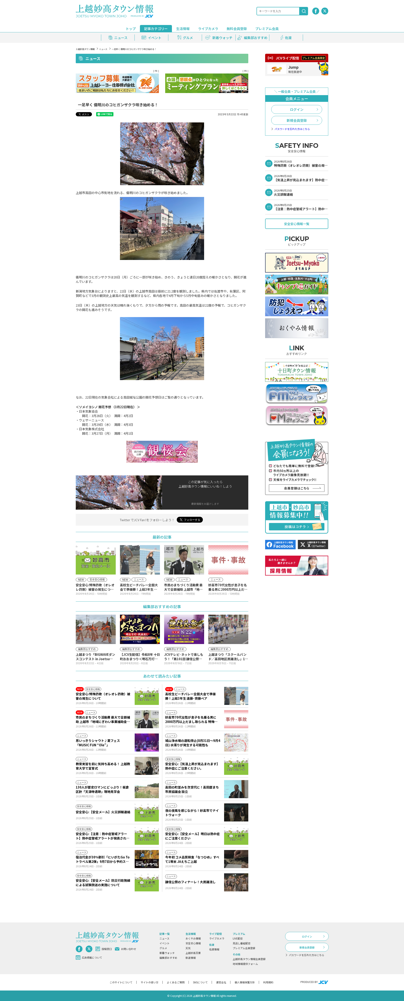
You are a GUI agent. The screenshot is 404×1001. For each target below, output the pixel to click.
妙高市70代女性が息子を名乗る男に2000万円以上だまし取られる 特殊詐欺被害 (191, 719)
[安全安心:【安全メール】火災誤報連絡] (147, 812)
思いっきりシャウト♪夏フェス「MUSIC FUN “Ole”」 (98, 742)
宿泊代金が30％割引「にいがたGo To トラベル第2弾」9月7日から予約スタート (103, 859)
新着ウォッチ (167, 953)
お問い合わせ (128, 949)
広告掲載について (92, 957)
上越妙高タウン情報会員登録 (249, 959)
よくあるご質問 (176, 982)
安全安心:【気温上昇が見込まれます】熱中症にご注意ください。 (192, 766)
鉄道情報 (191, 957)
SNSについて (200, 982)
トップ (131, 28)
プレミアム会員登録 (244, 948)
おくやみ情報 (193, 938)
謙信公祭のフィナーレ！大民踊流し (190, 882)
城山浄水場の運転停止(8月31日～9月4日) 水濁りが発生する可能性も (192, 742)
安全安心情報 (193, 943)
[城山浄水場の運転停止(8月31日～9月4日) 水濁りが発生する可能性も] (236, 742)
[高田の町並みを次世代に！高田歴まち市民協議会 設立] (236, 789)
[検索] (304, 11)
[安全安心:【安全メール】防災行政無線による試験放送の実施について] (147, 882)
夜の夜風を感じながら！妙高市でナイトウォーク (192, 812)
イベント (164, 943)
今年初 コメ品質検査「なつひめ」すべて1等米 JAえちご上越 (192, 859)
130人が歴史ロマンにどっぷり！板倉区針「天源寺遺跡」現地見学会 (102, 789)
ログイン (296, 109)
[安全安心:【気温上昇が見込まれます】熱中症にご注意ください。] (236, 766)
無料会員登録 (237, 28)
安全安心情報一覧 (296, 224)
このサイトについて (121, 982)
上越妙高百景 (193, 953)
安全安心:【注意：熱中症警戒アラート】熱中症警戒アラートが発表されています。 (102, 836)
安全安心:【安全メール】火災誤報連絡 (103, 812)
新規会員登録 (297, 120)
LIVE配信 (238, 938)
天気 (188, 948)
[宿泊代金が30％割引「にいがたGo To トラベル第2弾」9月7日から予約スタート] (147, 859)
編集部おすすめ (168, 957)
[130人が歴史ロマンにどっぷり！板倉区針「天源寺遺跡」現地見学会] (147, 789)
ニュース (103, 49)
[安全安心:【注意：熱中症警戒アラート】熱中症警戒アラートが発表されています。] (147, 836)
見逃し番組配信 (241, 943)
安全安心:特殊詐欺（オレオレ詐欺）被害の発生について (103, 696)
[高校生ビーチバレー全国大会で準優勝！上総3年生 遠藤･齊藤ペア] (236, 696)
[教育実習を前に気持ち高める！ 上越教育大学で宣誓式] (147, 766)
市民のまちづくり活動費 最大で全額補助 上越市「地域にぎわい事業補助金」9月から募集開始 (103, 719)
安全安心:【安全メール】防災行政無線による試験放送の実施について (103, 882)
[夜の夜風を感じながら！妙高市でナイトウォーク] (236, 812)
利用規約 (268, 982)
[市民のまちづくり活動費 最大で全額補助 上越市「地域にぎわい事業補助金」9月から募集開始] (147, 719)
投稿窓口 (107, 949)
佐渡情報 (214, 949)
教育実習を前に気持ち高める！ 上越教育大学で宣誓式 (103, 766)
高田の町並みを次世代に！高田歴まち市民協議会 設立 (192, 789)
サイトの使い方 (149, 982)
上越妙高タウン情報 (85, 49)
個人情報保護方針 (245, 982)
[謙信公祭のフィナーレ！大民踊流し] (236, 882)
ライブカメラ (208, 28)
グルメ (163, 948)
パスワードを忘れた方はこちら (292, 129)
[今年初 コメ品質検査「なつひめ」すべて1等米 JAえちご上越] (236, 859)
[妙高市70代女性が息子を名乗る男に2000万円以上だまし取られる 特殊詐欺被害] (236, 719)
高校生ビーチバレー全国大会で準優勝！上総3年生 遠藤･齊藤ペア (190, 696)
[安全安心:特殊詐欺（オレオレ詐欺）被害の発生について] (147, 696)
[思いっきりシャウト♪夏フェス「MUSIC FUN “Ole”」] (147, 742)
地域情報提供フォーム (245, 964)
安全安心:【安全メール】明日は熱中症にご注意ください (192, 836)
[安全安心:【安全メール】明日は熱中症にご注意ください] (236, 836)
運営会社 (221, 982)
